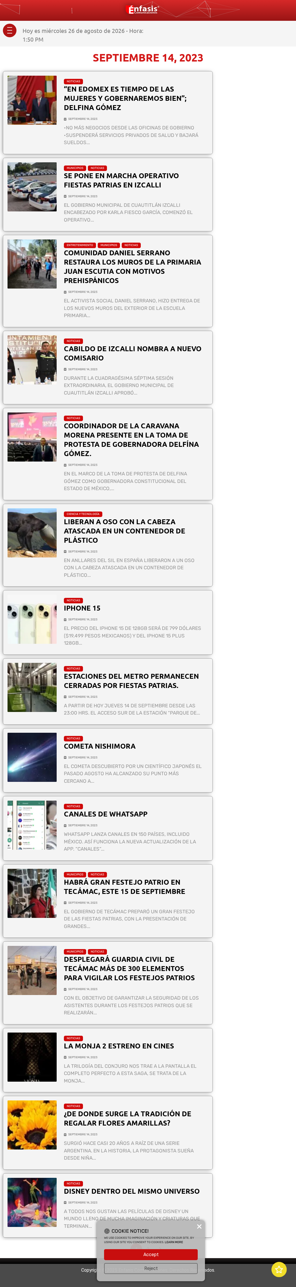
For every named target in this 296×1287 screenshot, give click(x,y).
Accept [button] (151, 1254)
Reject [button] (151, 1268)
